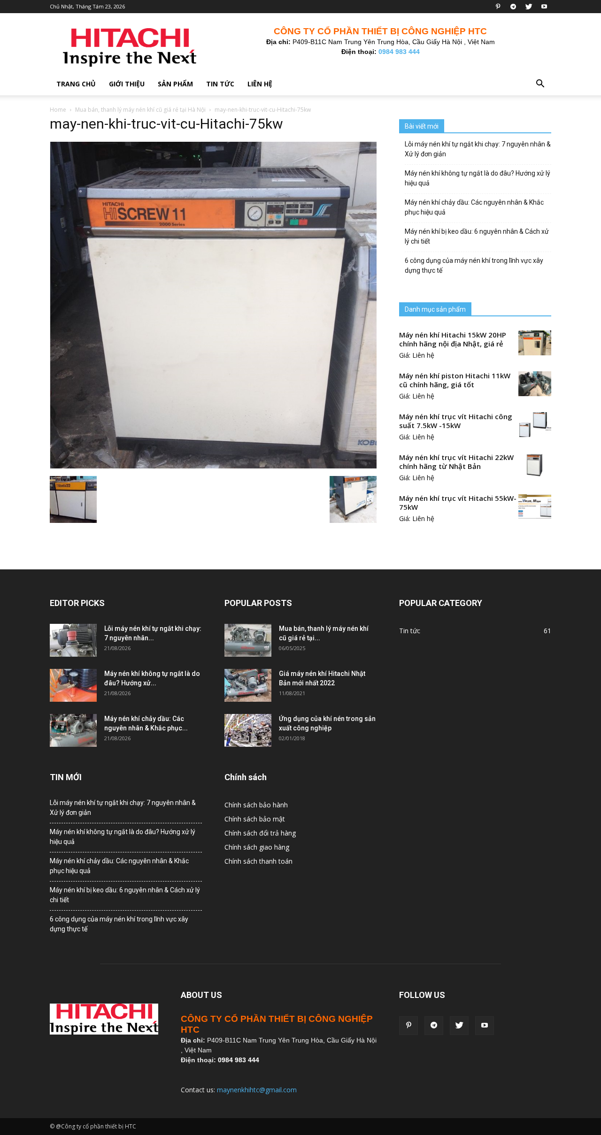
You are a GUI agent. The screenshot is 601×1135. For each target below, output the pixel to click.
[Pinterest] (498, 6)
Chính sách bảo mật (254, 818)
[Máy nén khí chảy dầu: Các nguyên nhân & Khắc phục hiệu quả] (73, 730)
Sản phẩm (175, 83)
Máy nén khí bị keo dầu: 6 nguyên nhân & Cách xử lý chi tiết (477, 236)
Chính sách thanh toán (258, 861)
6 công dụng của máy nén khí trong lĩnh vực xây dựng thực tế (474, 265)
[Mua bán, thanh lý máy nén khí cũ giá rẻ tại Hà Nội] (247, 640)
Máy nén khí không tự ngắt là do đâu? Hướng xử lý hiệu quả (477, 178)
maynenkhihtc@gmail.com (257, 1089)
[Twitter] (529, 6)
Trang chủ (76, 83)
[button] (540, 84)
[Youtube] (544, 6)
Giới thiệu (127, 83)
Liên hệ (259, 83)
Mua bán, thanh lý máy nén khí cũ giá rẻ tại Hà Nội (140, 110)
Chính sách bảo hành (256, 804)
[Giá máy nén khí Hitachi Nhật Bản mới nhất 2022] (247, 685)
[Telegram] (513, 6)
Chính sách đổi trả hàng (260, 832)
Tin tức (220, 83)
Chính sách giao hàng (256, 847)
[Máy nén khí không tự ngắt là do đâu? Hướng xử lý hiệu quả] (73, 685)
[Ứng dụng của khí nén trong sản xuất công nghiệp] (247, 730)
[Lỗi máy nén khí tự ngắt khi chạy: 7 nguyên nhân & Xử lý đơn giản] (73, 640)
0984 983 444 (399, 51)
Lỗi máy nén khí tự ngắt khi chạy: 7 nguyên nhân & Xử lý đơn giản (478, 149)
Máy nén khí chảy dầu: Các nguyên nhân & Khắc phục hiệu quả (474, 207)
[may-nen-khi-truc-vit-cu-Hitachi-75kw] (213, 466)
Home (58, 110)
